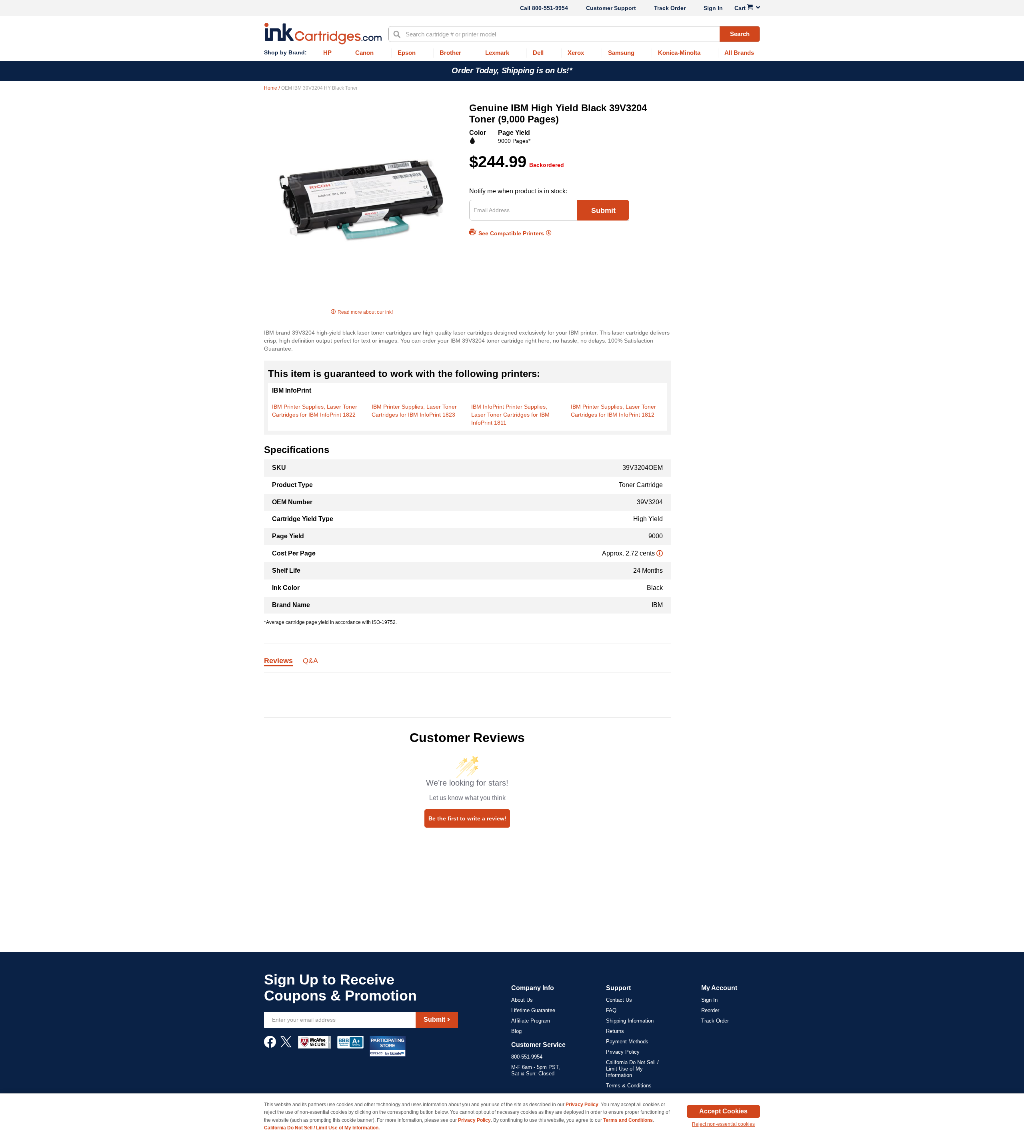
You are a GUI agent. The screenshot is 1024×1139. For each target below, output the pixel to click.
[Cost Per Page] (659, 553)
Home (271, 88)
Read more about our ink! (365, 312)
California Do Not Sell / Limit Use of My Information (632, 1068)
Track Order (670, 8)
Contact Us (619, 1000)
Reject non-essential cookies (723, 1124)
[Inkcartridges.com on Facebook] (270, 1046)
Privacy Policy (623, 1052)
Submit (603, 211)
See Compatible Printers (511, 233)
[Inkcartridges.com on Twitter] (286, 1046)
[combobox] (574, 34)
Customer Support (611, 8)
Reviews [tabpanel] (278, 661)
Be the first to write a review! (467, 818)
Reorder (710, 1010)
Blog (516, 1031)
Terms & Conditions (629, 1086)
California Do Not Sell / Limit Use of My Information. (322, 1128)
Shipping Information (630, 1021)
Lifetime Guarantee (533, 1010)
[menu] (512, 53)
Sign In (713, 8)
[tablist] (467, 665)
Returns (615, 1031)
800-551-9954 (550, 8)
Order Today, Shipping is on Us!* (512, 70)
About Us (522, 1000)
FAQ (611, 1010)
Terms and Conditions (628, 1120)
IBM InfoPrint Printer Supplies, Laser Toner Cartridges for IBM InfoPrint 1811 (510, 414)
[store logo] (323, 33)
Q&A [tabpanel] (310, 661)
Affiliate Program (530, 1021)
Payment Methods (627, 1042)
